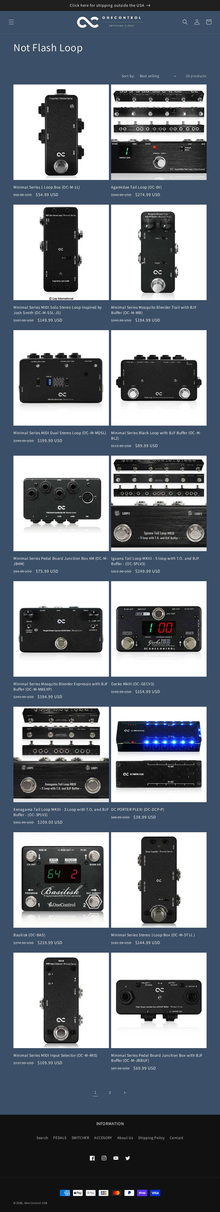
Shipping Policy (151, 1137)
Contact (177, 1137)
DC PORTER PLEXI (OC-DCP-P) (137, 809)
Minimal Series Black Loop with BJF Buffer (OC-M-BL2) (156, 435)
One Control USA (36, 1203)
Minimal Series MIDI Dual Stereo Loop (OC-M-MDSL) (59, 432)
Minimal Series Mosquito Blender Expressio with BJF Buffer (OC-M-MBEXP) (60, 686)
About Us (125, 1137)
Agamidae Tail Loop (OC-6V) (136, 187)
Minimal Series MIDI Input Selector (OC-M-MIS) (55, 1055)
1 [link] (95, 1092)
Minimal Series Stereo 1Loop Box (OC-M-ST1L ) (153, 934)
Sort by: (128, 75)
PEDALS (60, 1137)
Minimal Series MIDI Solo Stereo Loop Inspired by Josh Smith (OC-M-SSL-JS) (57, 310)
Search (42, 1137)
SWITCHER (80, 1137)
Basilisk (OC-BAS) (29, 934)
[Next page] (124, 1093)
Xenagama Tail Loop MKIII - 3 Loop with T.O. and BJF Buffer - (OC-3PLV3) (61, 812)
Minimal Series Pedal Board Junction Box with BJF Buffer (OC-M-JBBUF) (157, 1058)
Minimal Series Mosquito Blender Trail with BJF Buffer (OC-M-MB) (154, 310)
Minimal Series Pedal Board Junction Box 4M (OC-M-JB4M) (60, 561)
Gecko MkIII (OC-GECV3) (132, 683)
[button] (11, 22)
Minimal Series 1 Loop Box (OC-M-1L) (46, 187)
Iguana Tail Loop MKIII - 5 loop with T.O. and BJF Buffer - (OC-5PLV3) (155, 561)
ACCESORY (103, 1137)
